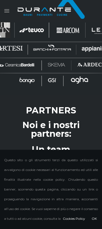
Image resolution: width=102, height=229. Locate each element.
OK (94, 219)
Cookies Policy (74, 219)
